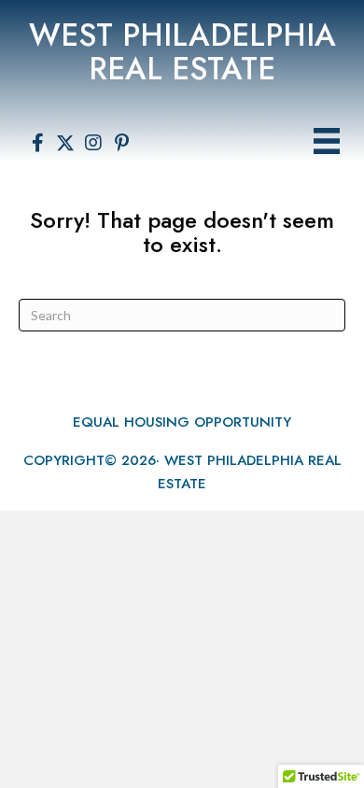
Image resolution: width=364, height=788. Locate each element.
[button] (37, 143)
